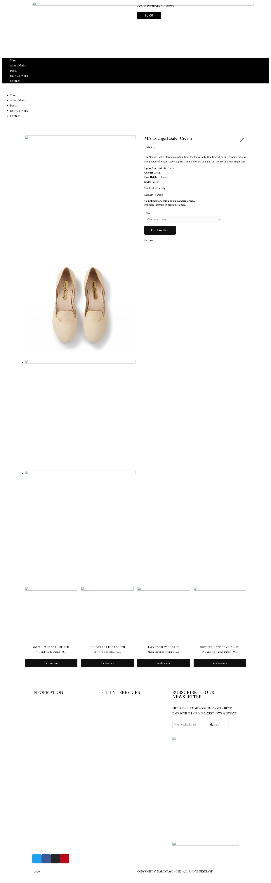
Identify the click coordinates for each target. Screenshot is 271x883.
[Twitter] (36, 858)
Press (13, 70)
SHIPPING (108, 713)
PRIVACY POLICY (43, 724)
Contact (15, 81)
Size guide (148, 240)
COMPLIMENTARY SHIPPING (155, 6)
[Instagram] (55, 858)
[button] (135, 90)
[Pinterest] (64, 858)
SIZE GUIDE (39, 733)
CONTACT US (40, 703)
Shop (13, 60)
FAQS (105, 724)
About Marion (18, 65)
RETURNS (108, 703)
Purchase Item (160, 230)
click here (180, 204)
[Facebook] (46, 858)
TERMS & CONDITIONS (47, 713)
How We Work (19, 76)
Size (148, 213)
